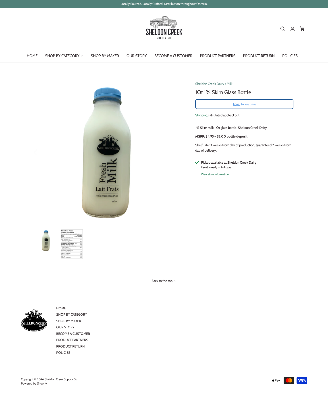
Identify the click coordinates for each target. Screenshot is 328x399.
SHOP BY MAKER (68, 321)
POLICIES (63, 353)
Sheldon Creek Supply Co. (61, 379)
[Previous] (41, 152)
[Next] (178, 152)
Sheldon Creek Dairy (209, 84)
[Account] (292, 29)
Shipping (201, 115)
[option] (110, 152)
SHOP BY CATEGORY (71, 315)
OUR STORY (65, 327)
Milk (230, 84)
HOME (61, 308)
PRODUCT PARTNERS (72, 340)
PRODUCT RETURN (70, 346)
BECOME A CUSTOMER (73, 334)
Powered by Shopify (34, 383)
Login (236, 104)
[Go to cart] (302, 29)
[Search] (283, 29)
